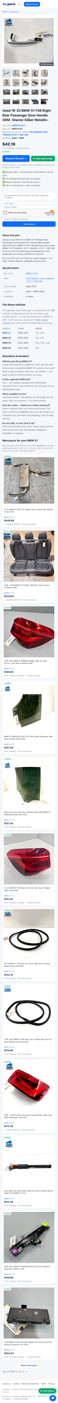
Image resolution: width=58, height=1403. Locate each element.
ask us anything (33, 185)
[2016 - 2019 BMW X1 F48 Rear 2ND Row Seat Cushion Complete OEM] (29, 566)
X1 (19, 125)
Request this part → (16, 158)
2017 (23, 125)
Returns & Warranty (30, 1384)
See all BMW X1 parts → (14, 1371)
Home (4, 12)
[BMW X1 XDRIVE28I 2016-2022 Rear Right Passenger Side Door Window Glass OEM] (29, 717)
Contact (16, 1384)
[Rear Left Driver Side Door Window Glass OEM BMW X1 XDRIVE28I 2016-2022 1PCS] (29, 793)
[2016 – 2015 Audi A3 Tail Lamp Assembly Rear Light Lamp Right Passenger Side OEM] (29, 1096)
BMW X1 (6, 333)
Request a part (32, 4)
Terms (43, 1384)
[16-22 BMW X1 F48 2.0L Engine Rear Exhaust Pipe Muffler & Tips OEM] (29, 490)
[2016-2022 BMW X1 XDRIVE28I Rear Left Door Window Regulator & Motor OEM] (29, 1247)
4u (8, 4)
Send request (29, 224)
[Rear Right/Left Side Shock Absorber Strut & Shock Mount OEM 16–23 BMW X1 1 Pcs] (29, 1171)
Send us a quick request (35, 258)
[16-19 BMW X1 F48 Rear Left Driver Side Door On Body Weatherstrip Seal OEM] (29, 944)
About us (6, 1384)
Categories (13, 12)
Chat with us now (44, 158)
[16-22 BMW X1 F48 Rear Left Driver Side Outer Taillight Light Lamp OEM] (29, 869)
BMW (14, 125)
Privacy (51, 1384)
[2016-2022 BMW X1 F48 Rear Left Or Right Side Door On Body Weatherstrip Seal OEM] (29, 1020)
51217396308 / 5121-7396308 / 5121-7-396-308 (40, 279)
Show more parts (29, 1365)
